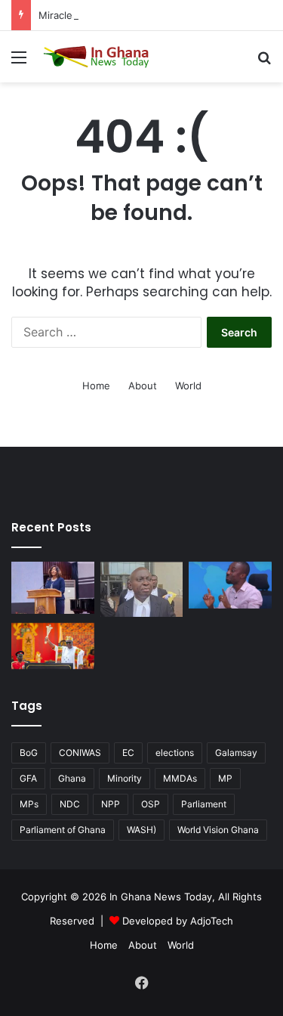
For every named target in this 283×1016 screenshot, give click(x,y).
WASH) (141, 829)
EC (128, 752)
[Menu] (18, 62)
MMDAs (180, 778)
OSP (150, 804)
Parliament (203, 804)
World (188, 385)
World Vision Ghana (218, 829)
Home (96, 385)
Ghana (72, 778)
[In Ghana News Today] (98, 57)
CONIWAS (80, 752)
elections (174, 752)
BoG (29, 752)
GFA (28, 778)
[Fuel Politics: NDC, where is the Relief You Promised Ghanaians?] (52, 646)
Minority (124, 778)
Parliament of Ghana (63, 829)
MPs (29, 804)
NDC (70, 804)
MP (225, 778)
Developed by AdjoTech (177, 921)
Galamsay (236, 752)
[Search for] (264, 62)
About (142, 385)
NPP (110, 804)
